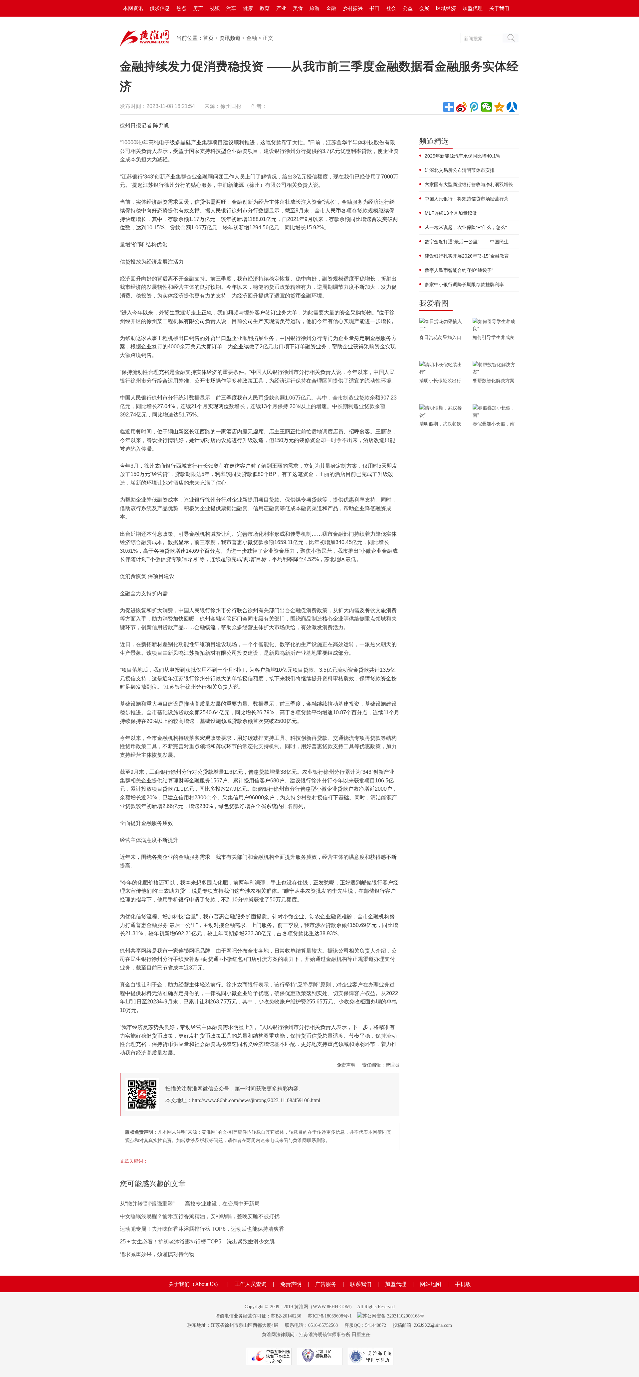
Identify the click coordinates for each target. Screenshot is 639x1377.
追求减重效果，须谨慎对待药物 (157, 1254)
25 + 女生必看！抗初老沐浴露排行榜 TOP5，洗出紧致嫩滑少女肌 (197, 1241)
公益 (408, 8)
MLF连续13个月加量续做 (451, 213)
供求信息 (160, 8)
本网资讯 (133, 8)
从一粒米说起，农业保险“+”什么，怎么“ (466, 227)
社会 (391, 8)
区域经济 (446, 8)
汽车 (231, 8)
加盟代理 (473, 8)
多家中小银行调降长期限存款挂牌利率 (464, 284)
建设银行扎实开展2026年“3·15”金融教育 (467, 256)
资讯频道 (230, 38)
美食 (298, 8)
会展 (424, 8)
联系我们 (360, 1284)
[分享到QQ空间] (499, 107)
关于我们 (499, 8)
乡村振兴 (353, 8)
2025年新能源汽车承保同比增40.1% (462, 156)
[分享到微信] (486, 107)
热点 (181, 8)
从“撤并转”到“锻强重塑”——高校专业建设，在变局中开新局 (190, 1203)
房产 (198, 8)
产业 (281, 8)
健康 (248, 8)
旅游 (315, 8)
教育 (265, 8)
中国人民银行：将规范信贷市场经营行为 (467, 198)
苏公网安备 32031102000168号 (393, 1316)
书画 (374, 8)
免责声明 (346, 1065)
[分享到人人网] (512, 107)
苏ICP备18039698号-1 (330, 1316)
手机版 (463, 1284)
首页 (208, 38)
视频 (215, 8)
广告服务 (325, 1284)
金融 (331, 8)
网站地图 (430, 1284)
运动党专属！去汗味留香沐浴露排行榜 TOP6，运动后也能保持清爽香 (202, 1229)
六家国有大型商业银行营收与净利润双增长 (469, 184)
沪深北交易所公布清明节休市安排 (460, 170)
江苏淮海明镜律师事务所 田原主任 (334, 1334)
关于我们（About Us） (194, 1284)
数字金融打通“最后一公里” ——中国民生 (467, 241)
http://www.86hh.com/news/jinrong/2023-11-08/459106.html (256, 1100)
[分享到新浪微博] (461, 107)
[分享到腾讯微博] (474, 107)
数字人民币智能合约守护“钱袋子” (459, 270)
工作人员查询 (251, 1284)
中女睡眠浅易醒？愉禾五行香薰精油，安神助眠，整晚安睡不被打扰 (200, 1216)
